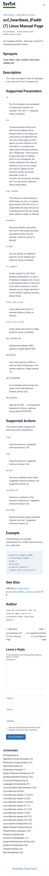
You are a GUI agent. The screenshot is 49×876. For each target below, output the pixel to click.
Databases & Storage (12, 769)
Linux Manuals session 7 (26, 15)
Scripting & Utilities (11, 834)
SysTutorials (17, 868)
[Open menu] (43, 5)
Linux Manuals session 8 (14, 816)
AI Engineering (9, 755)
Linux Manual (10, 32)
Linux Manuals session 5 (14, 809)
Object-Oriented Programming (16, 827)
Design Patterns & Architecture (16, 773)
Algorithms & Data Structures (16, 759)
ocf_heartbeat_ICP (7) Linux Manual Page (14, 634)
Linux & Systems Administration (17, 787)
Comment (11, 659)
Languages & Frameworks (14, 784)
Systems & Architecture (13, 845)
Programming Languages (14, 831)
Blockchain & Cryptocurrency (15, 762)
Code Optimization (11, 766)
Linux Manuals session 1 (14, 795)
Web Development (11, 852)
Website (10, 721)
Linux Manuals (9, 15)
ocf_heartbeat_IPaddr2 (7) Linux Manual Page (36, 634)
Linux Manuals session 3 (14, 802)
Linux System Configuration (15, 823)
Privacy (33, 868)
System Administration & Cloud (17, 841)
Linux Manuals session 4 (14, 805)
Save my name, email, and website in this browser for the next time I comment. (24, 729)
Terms (27, 868)
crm (10, 545)
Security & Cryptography (13, 838)
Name (10, 698)
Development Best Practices (15, 777)
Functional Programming (14, 780)
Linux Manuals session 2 (14, 798)
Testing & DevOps (11, 849)
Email (10, 709)
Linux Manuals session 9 (14, 820)
